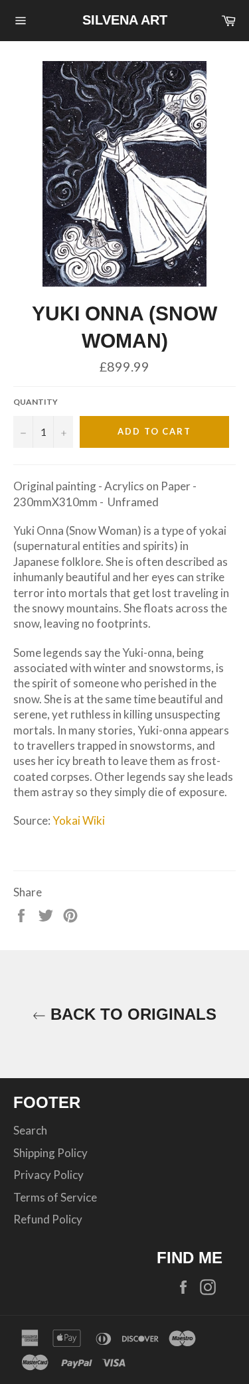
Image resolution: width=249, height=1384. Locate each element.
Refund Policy (47, 1219)
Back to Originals (131, 1014)
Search (30, 1130)
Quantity (35, 402)
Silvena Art (124, 20)
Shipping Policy (50, 1153)
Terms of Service (55, 1197)
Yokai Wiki (78, 820)
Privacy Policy (48, 1175)
